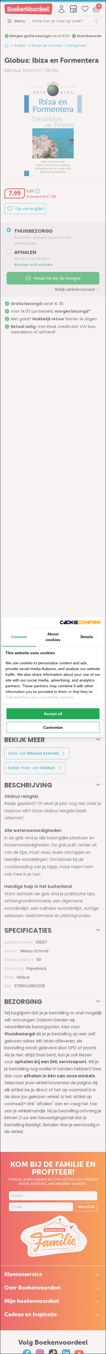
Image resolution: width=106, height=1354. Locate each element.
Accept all (53, 714)
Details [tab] (86, 637)
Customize (53, 727)
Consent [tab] (19, 637)
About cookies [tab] (53, 637)
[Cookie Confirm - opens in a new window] (80, 622)
